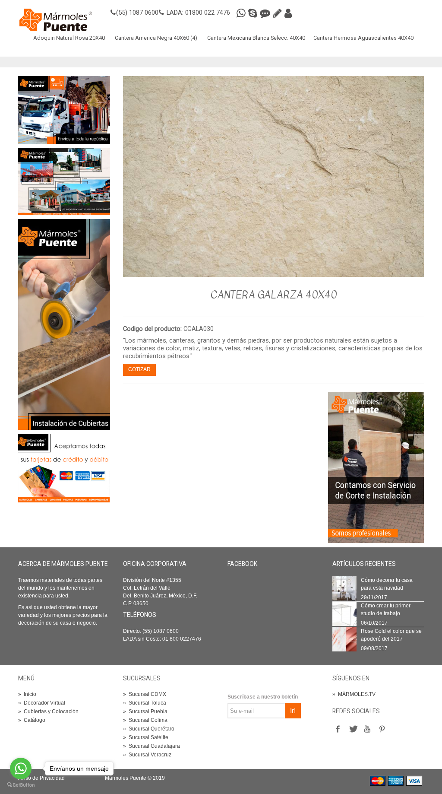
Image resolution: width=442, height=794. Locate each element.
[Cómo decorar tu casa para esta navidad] (344, 588)
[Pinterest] (382, 729)
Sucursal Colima (145, 720)
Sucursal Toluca (144, 703)
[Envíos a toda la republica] (64, 110)
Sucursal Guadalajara (151, 746)
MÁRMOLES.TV (354, 694)
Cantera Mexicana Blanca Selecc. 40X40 (256, 38)
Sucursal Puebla (145, 711)
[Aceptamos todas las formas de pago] (64, 467)
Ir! (293, 711)
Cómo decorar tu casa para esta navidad (387, 584)
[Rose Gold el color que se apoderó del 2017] (344, 639)
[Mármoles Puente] (55, 19)
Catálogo (31, 720)
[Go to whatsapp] (21, 768)
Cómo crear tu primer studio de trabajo (385, 609)
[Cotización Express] (278, 13)
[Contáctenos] (64, 181)
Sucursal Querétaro (148, 729)
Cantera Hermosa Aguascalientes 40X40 (363, 38)
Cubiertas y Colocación (48, 711)
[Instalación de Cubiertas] (64, 324)
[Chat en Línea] (266, 13)
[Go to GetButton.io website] (21, 785)
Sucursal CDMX (144, 694)
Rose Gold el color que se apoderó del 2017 (391, 635)
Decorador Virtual (41, 703)
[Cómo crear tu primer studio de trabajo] (344, 613)
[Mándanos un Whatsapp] (242, 13)
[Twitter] (352, 729)
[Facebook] (338, 729)
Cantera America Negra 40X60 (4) (156, 38)
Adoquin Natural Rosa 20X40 (69, 38)
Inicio (27, 694)
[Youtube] (367, 729)
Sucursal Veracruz (147, 755)
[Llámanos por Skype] (254, 13)
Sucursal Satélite (145, 737)
